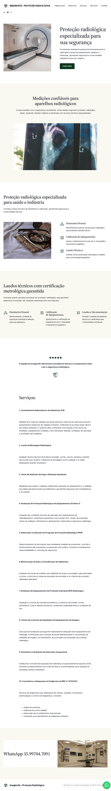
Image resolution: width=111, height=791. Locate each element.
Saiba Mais (67, 66)
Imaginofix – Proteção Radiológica (30, 5)
